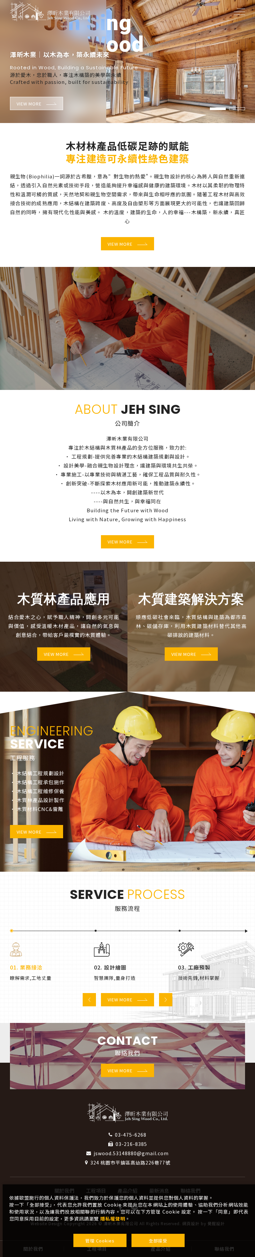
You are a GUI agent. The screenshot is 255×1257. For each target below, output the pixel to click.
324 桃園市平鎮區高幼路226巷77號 (130, 1162)
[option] (127, 61)
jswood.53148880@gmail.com (131, 1153)
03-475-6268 (130, 1134)
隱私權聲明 (112, 1218)
